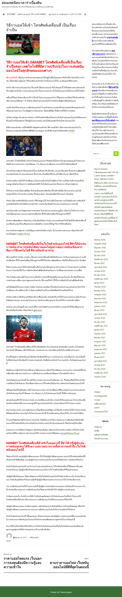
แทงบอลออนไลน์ (101, 411)
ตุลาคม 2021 (99, 330)
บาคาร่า (96, 408)
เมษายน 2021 (99, 353)
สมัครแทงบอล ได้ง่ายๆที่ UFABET (32, 14)
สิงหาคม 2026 (99, 240)
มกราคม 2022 (99, 318)
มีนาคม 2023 (99, 263)
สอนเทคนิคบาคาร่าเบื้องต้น (22, 3)
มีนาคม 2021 (99, 357)
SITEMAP (11, 14)
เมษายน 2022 (99, 306)
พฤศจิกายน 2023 (101, 259)
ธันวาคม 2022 (99, 275)
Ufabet (97, 392)
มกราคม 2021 (99, 365)
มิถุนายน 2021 (100, 345)
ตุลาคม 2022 (99, 283)
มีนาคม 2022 (99, 310)
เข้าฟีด (96, 431)
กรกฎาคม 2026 (100, 244)
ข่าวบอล (97, 400)
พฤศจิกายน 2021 (101, 326)
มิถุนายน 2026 (100, 248)
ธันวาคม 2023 (99, 255)
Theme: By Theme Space (61, 592)
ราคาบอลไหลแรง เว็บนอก (69, 433)
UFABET (71, 131)
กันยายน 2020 (100, 377)
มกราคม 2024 (99, 251)
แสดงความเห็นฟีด (101, 435)
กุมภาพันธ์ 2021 (100, 361)
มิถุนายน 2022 (100, 298)
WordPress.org (101, 439)
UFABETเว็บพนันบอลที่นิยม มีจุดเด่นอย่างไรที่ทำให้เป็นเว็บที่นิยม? (105, 221)
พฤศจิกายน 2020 (101, 373)
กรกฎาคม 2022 (100, 294)
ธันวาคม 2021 (99, 322)
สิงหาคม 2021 (99, 338)
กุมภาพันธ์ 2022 (100, 314)
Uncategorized (100, 396)
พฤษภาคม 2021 (100, 349)
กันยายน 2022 (100, 287)
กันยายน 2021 (99, 334)
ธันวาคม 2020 (99, 369)
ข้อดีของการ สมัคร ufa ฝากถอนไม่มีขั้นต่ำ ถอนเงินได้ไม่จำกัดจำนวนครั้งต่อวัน (106, 186)
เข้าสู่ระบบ (98, 427)
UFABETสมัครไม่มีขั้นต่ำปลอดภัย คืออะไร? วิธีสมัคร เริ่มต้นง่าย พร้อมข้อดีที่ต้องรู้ (106, 210)
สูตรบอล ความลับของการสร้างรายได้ (65, 14)
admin (8, 541)
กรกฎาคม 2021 (100, 341)
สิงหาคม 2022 (99, 291)
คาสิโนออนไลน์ (33, 538)
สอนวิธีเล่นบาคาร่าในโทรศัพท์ (103, 120)
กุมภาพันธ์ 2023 (100, 267)
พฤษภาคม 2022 (100, 302)
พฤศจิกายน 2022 (101, 279)
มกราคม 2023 (99, 271)
